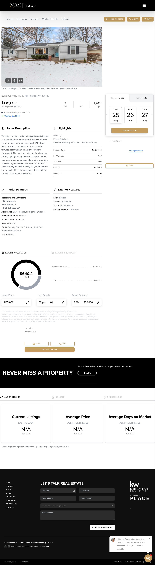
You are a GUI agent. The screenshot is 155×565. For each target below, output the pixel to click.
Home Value (11, 500)
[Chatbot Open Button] (148, 558)
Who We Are (11, 504)
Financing (10, 497)
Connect (10, 507)
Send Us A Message (102, 527)
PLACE (50, 543)
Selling (9, 493)
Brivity (14, 562)
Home (8, 483)
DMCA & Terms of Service (133, 562)
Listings (9, 486)
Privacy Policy (117, 562)
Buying (9, 490)
